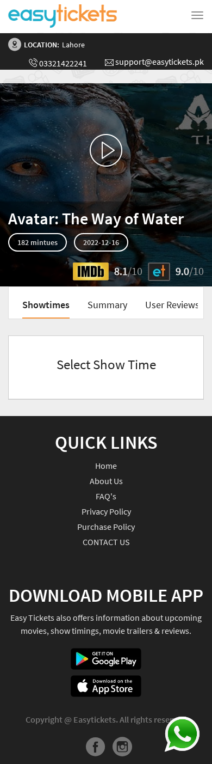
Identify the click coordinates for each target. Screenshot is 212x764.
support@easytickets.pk (159, 61)
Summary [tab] (107, 304)
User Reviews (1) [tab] (178, 304)
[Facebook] (95, 748)
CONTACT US (106, 541)
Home (106, 465)
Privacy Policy (106, 511)
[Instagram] (122, 748)
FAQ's (106, 496)
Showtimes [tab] (46, 304)
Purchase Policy (106, 526)
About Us (106, 480)
